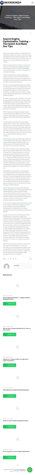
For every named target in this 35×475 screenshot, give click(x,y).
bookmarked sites (10, 140)
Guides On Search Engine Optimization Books (15, 420)
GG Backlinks (25, 68)
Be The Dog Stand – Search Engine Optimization (16, 451)
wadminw (16, 265)
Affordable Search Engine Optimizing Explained (16, 390)
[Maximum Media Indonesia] (10, 2)
